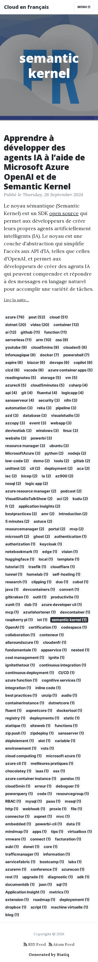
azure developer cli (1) (61, 604)
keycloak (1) (51, 544)
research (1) (16, 581)
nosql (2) (13, 483)
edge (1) (49, 551)
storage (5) (50, 377)
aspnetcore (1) (39, 710)
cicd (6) (12, 370)
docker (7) (49, 355)
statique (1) (15, 725)
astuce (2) (43, 521)
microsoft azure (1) (63, 755)
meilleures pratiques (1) (52, 763)
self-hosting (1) (66, 574)
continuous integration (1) (62, 665)
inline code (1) (48, 687)
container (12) (66, 324)
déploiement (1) (19, 740)
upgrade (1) (32, 876)
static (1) (72, 718)
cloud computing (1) (23, 755)
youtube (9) (16, 347)
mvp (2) (77, 529)
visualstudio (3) (65, 415)
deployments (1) (44, 718)
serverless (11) (18, 339)
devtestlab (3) (18, 430)
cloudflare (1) (63, 566)
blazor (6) (36, 362)
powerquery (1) (19, 793)
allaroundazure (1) (22, 642)
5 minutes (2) (17, 521)
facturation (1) (68, 839)
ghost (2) (41, 536)
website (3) (15, 438)
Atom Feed (63, 944)
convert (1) (69, 589)
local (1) (46, 559)
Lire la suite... (16, 299)
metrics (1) (59, 892)
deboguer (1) (67, 786)
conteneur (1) (51, 634)
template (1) (68, 559)
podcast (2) (71, 491)
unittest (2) (15, 468)
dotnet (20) (15, 324)
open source (64, 213)
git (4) (27, 392)
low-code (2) (17, 460)
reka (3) (44, 407)
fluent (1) (13, 710)
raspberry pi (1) (19, 619)
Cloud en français (26, 7)
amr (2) (48, 513)
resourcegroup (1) (72, 793)
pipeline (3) (66, 407)
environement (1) (20, 748)
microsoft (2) (17, 536)
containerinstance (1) (24, 703)
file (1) (76, 808)
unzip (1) (49, 695)
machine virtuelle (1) (69, 907)
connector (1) (17, 816)
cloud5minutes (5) (48, 385)
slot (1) (44, 740)
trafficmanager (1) (22, 854)
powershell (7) (76, 355)
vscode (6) (34, 370)
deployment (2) (58, 468)
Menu (82, 7)
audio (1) (69, 695)
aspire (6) (14, 362)
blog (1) (12, 914)
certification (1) (43, 627)
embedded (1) (18, 824)
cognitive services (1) (61, 680)
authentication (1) (70, 536)
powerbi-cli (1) (48, 824)
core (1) (51, 846)
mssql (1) (73, 801)
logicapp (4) (73, 392)
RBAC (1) (13, 801)
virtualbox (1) (80, 831)
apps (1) (39, 831)
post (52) (37, 317)
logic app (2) (36, 483)
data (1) (73, 824)
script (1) (39, 907)
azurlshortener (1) (39, 612)
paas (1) (53, 801)
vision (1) (70, 551)
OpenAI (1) (14, 627)
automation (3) (19, 407)
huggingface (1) (19, 559)
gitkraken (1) (17, 597)
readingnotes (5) (20, 377)
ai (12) (10, 332)
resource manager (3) (25, 445)
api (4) (11, 392)
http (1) (11, 808)
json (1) (45, 884)
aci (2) (62, 498)
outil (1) (39, 597)
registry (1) (15, 718)
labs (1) (75, 861)
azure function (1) (21, 680)
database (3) (35, 415)
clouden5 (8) (75, 347)
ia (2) (46, 476)
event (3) (37, 423)
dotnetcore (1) (61, 703)
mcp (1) (12, 612)
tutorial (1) (14, 566)
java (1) (12, 589)
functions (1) (66, 725)
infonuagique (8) (20, 355)
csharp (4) (78, 385)
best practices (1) (21, 695)
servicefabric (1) (20, 861)
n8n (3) (70, 400)
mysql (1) (33, 801)
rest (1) (11, 876)
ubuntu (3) (59, 445)
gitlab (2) (81, 460)
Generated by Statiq (49, 954)
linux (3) (70, 430)
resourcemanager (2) (24, 529)
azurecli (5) (15, 385)
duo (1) (62, 581)
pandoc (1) (70, 778)
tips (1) (57, 831)
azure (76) (14, 317)
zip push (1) (15, 733)
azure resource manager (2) (30, 491)
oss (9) (62, 339)
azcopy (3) (15, 423)
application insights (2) (39, 506)
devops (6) (59, 362)
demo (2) (41, 460)
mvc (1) (63, 816)
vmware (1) (15, 839)
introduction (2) (73, 513)
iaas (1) (42, 771)
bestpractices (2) (21, 513)
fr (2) (9, 506)
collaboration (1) (20, 634)
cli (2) (35, 468)
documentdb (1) (20, 884)
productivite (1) (65, 597)
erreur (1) (43, 786)
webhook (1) (34, 808)
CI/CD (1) (66, 672)
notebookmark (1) (21, 551)
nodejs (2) (77, 453)
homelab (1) (37, 574)
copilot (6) (83, 362)
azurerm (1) (15, 869)
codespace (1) (74, 627)
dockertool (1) (69, 710)
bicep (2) (29, 476)
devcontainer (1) (75, 612)
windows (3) (47, 430)
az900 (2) (64, 476)
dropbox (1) (15, 907)
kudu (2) (80, 498)
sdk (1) (83, 876)
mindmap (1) (16, 831)
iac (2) (11, 476)
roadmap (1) (44, 899)
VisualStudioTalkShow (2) (29, 498)
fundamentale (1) (21, 650)
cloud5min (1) (17, 786)
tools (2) (61, 460)
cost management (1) (24, 657)
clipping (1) (41, 581)
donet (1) (31, 846)
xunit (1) (12, 604)
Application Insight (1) (25, 892)
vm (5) (71, 377)
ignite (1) (56, 657)
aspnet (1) (43, 816)
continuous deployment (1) (29, 672)
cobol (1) (80, 581)
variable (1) (65, 740)
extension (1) (17, 899)
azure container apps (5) (70, 370)
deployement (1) (74, 899)
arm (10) (43, 339)
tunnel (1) (13, 574)
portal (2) (56, 529)
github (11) (30, 332)
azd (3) (12, 415)
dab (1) (30, 604)
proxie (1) (58, 808)
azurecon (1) (73, 869)
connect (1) (40, 839)
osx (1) (59, 771)
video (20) (39, 324)
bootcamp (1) (52, 861)
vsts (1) (47, 748)
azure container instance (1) (30, 778)
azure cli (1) (15, 763)
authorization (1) (20, 544)
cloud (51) (59, 317)
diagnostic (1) (60, 876)
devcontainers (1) (39, 589)
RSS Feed (36, 944)
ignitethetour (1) (20, 665)
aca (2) (83, 468)
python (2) (54, 453)
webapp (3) (61, 423)
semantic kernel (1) (69, 619)
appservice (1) (54, 650)
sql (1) (61, 884)
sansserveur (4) (19, 400)
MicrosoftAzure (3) (22, 453)
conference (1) (44, 869)
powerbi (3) (41, 438)
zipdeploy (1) (42, 733)
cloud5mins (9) (45, 347)
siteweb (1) (40, 725)
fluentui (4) (47, 392)
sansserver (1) (71, 733)
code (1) (44, 793)
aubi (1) (12, 846)
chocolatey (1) (18, 771)
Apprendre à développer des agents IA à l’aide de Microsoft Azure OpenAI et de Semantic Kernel (44, 162)
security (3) (49, 400)
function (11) (55, 332)
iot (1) (42, 619)
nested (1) (80, 650)
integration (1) (18, 687)
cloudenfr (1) (54, 642)
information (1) (56, 854)
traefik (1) (37, 566)
